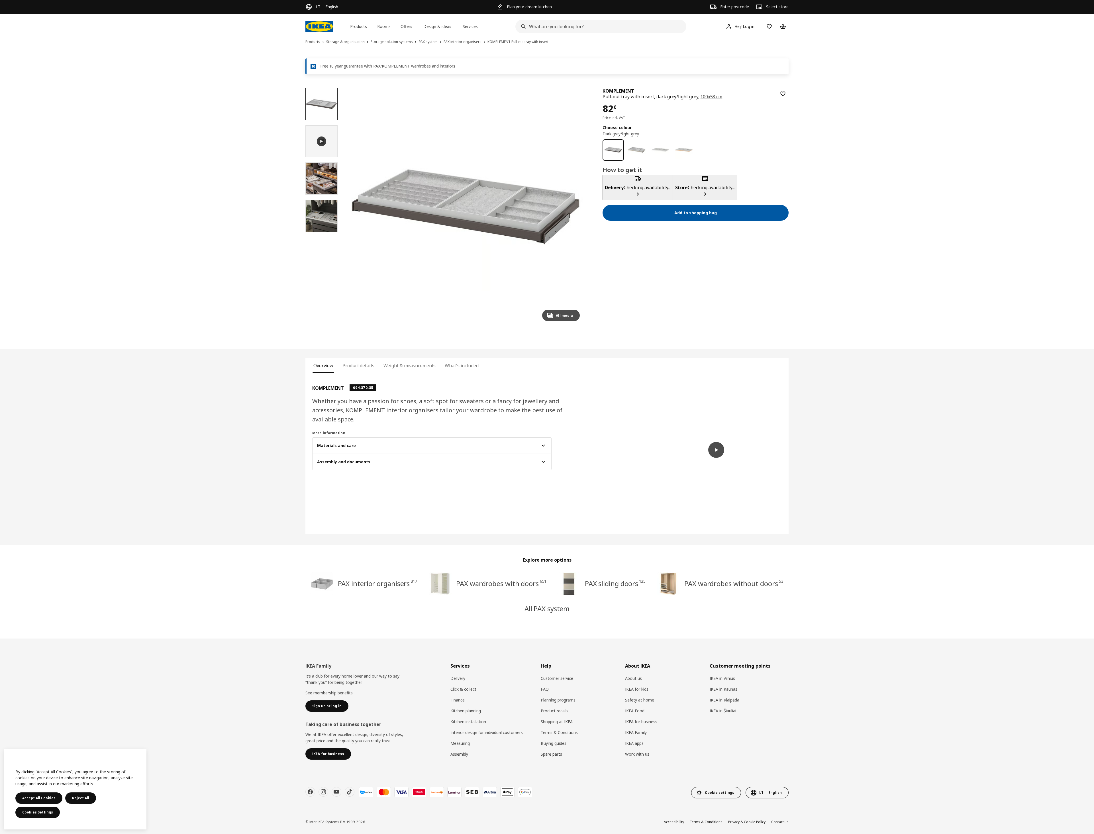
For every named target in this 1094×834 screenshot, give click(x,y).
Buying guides (553, 743)
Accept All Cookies (39, 798)
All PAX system (547, 608)
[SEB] (472, 792)
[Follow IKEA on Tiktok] (349, 792)
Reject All (80, 798)
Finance (457, 700)
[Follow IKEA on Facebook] (310, 792)
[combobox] (599, 26)
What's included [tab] (461, 365)
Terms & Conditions (559, 732)
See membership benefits (329, 693)
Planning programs (558, 700)
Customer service (557, 678)
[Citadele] (419, 792)
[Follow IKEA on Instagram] (323, 792)
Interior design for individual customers (486, 732)
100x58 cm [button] (711, 96)
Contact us (780, 821)
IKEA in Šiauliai (723, 710)
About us (633, 678)
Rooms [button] (384, 26)
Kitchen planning (465, 710)
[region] (466, 207)
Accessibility (674, 821)
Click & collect (463, 689)
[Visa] (401, 792)
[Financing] (366, 792)
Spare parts (551, 754)
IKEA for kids (636, 689)
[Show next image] (573, 207)
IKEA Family (636, 732)
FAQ (545, 689)
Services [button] (470, 26)
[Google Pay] (525, 792)
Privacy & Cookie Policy (747, 821)
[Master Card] (384, 792)
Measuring (460, 743)
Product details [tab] (358, 365)
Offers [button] (406, 26)
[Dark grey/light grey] (613, 150)
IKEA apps (634, 743)
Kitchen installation (468, 721)
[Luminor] (454, 792)
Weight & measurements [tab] (409, 365)
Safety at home (639, 700)
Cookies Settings (37, 812)
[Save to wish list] (783, 93)
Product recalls (554, 710)
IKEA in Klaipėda (724, 700)
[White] (660, 150)
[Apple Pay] (507, 792)
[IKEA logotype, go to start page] (319, 26)
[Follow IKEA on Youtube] (336, 792)
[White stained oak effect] (684, 150)
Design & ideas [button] (437, 26)
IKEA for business (641, 721)
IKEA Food (634, 710)
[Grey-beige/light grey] (637, 150)
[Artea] (490, 792)
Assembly (459, 754)
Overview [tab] (323, 365)
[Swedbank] (437, 792)
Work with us (637, 754)
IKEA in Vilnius (722, 678)
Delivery (457, 678)
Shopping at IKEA (557, 721)
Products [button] (358, 26)
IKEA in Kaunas (723, 689)
